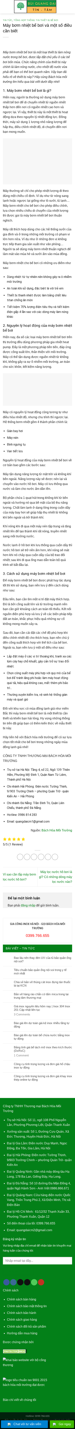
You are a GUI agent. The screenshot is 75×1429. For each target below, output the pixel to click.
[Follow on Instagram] (13, 1282)
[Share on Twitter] (34, 857)
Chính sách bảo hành (21, 1312)
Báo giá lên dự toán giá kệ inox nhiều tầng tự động (41, 1024)
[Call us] (34, 1282)
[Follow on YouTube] (41, 1282)
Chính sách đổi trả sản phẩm (26, 1326)
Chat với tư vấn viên (27, 1424)
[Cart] (70, 7)
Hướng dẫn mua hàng (22, 1333)
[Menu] (5, 6)
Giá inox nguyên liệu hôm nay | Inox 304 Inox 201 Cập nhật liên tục (42, 1008)
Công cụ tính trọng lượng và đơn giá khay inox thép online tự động (43, 1077)
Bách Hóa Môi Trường (57, 830)
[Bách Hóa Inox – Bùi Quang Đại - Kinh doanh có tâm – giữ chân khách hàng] (35, 6)
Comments (22, 1014)
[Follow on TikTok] (20, 1282)
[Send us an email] (27, 1282)
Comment (21, 1055)
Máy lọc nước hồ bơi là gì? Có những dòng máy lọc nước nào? (55, 876)
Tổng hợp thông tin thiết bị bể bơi (36, 20)
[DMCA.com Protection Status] (15, 1351)
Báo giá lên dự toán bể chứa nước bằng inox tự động (42, 1036)
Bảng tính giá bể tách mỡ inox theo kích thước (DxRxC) (43, 1049)
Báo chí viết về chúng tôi (19, 1399)
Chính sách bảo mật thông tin (27, 1306)
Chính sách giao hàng (22, 1319)
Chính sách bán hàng (21, 1299)
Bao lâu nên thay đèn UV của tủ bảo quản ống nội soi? (42, 959)
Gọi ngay (65, 1424)
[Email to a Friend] (41, 857)
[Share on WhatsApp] (20, 857)
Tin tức (7, 20)
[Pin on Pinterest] (48, 857)
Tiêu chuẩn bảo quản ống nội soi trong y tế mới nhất (40, 971)
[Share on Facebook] (27, 857)
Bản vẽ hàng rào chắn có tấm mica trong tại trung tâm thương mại (41, 996)
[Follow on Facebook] (6, 1282)
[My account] (64, 7)
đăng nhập (28, 905)
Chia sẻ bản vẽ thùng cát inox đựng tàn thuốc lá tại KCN (42, 983)
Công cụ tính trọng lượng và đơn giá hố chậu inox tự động (42, 1065)
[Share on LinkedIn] (55, 857)
